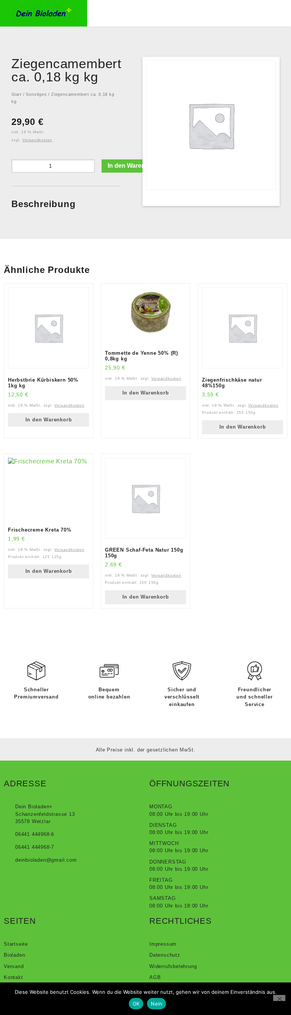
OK (136, 1004)
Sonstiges (36, 94)
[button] (130, 13)
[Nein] (279, 998)
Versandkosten (37, 140)
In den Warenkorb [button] (48, 420)
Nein (156, 1004)
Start (16, 94)
